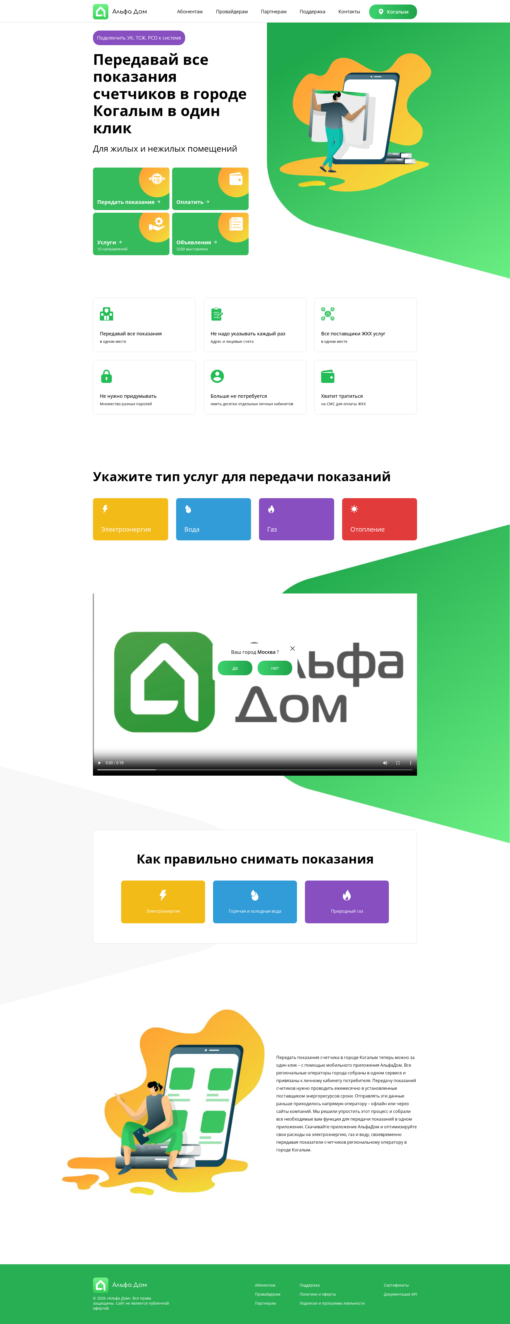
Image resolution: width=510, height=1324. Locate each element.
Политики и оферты (318, 1294)
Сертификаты (396, 1285)
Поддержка (312, 11)
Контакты (349, 11)
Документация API (400, 1294)
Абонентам (190, 11)
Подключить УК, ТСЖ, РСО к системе (139, 38)
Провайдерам (232, 11)
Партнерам (274, 11)
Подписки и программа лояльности (332, 1303)
